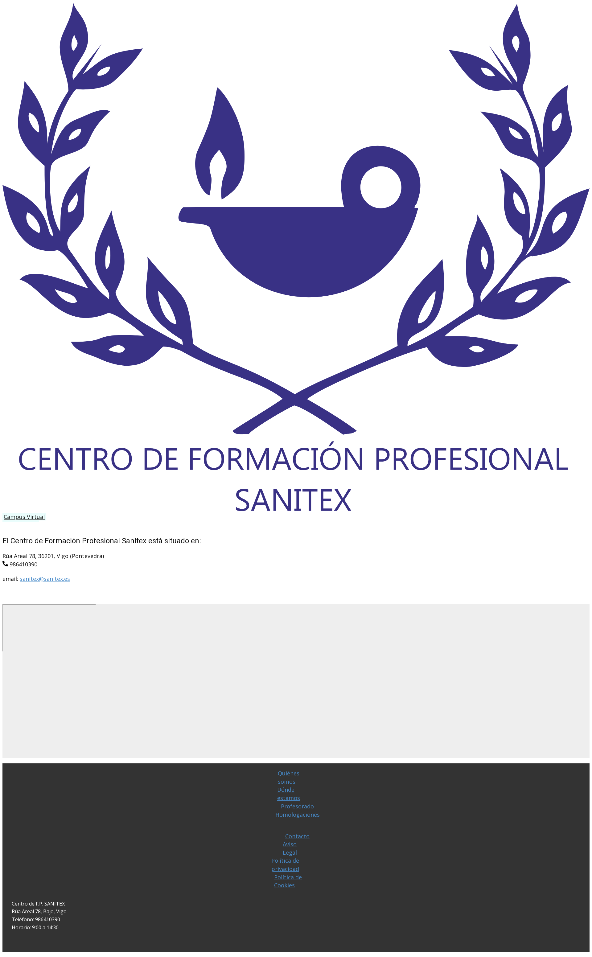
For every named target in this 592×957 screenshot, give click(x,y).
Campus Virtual (24, 516)
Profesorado (297, 806)
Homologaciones (297, 814)
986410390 (22, 564)
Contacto (297, 836)
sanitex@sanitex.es (45, 578)
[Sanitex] (296, 509)
